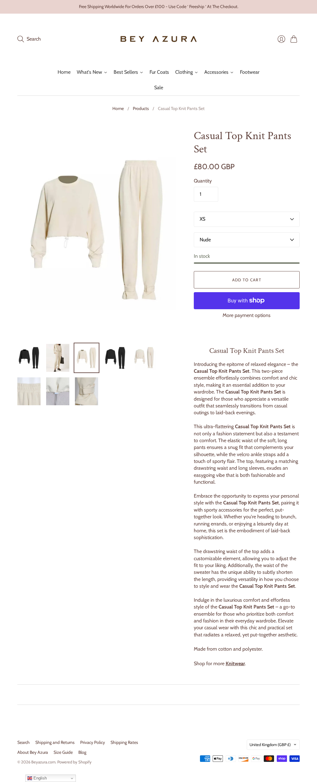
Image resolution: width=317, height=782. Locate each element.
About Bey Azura (32, 752)
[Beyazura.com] (159, 39)
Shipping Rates (124, 742)
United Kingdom (270, 744)
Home (118, 108)
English (39, 778)
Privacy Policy (92, 742)
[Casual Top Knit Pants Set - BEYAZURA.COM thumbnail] (29, 358)
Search (23, 742)
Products (141, 108)
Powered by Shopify (74, 761)
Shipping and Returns (55, 742)
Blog (82, 752)
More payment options (247, 315)
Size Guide (63, 752)
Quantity (203, 181)
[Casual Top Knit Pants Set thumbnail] (57, 358)
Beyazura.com (43, 761)
